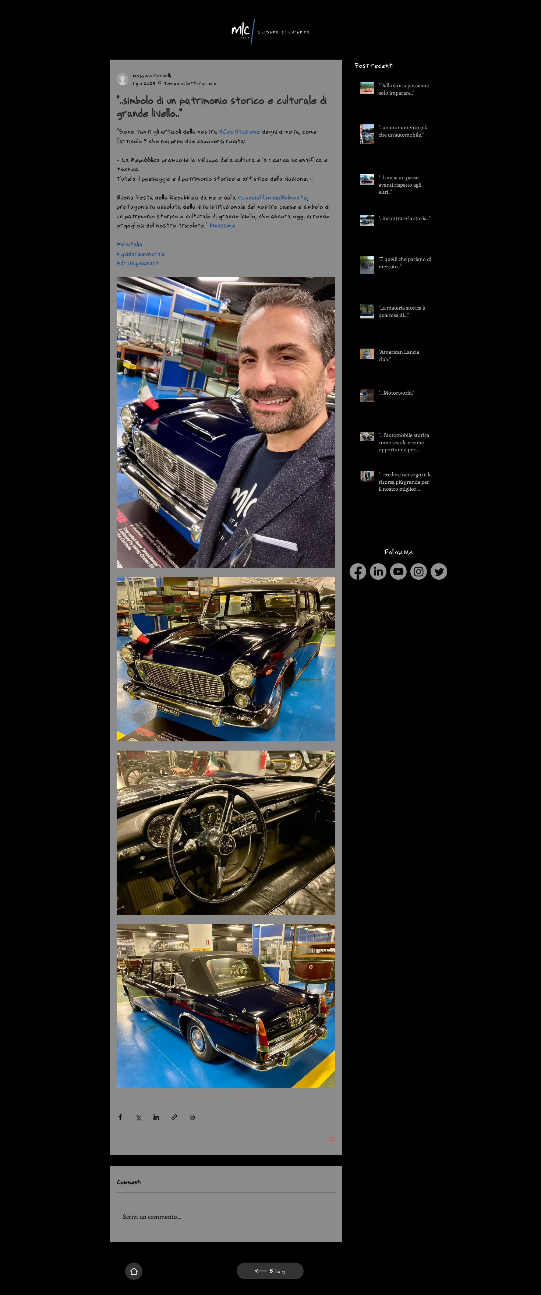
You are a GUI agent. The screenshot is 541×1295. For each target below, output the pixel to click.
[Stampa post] (192, 1117)
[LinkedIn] (378, 571)
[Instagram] (418, 571)
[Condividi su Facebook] (120, 1117)
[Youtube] (398, 571)
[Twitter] (439, 571)
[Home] (133, 1271)
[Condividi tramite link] (174, 1117)
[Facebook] (358, 571)
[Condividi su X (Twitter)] (138, 1117)
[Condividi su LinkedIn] (156, 1117)
